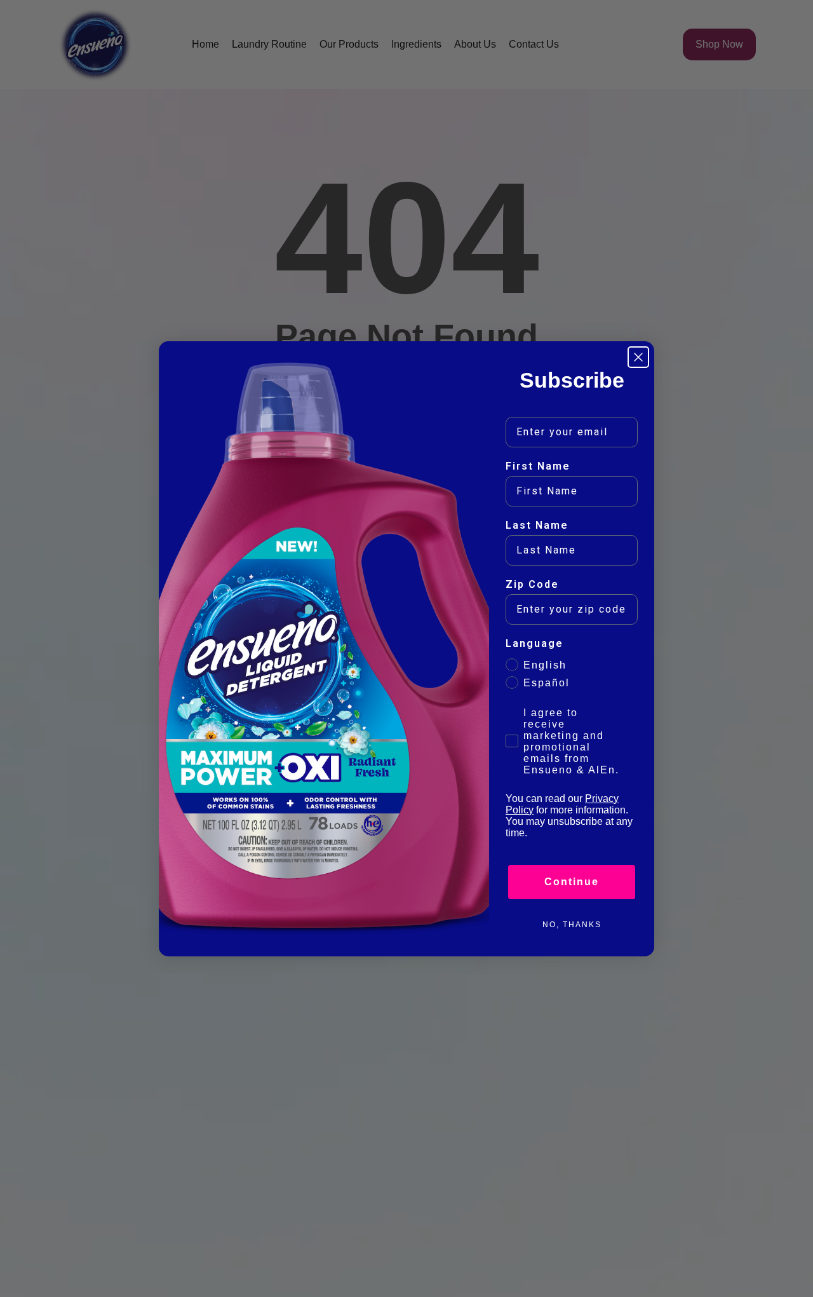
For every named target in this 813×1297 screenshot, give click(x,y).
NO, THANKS (571, 924)
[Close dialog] (638, 357)
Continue (571, 881)
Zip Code (532, 584)
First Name (538, 466)
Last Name (537, 525)
